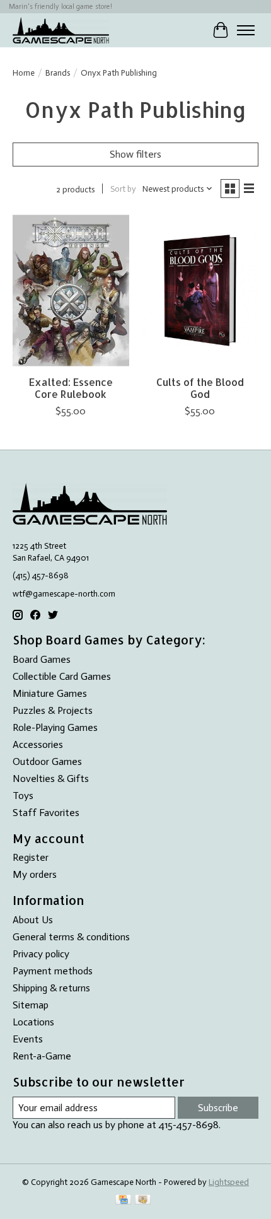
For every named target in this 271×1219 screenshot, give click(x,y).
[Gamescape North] (61, 30)
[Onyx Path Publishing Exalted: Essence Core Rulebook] (71, 290)
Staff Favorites (46, 813)
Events (28, 1039)
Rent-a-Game (42, 1056)
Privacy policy (41, 954)
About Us (33, 920)
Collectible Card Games (62, 676)
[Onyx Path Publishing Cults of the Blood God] (200, 290)
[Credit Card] (123, 1200)
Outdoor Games (47, 761)
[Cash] (143, 1200)
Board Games (42, 659)
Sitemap (31, 1005)
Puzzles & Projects (53, 710)
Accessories (38, 744)
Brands (57, 72)
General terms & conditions (71, 937)
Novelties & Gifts (51, 778)
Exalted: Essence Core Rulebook (71, 387)
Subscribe (218, 1108)
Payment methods (53, 971)
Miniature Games (50, 693)
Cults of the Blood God (200, 387)
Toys (23, 796)
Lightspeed (229, 1182)
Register (31, 857)
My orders (35, 874)
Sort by (123, 189)
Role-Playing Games (55, 727)
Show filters (135, 154)
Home (24, 72)
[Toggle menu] (245, 30)
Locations (33, 1022)
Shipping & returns (51, 988)
